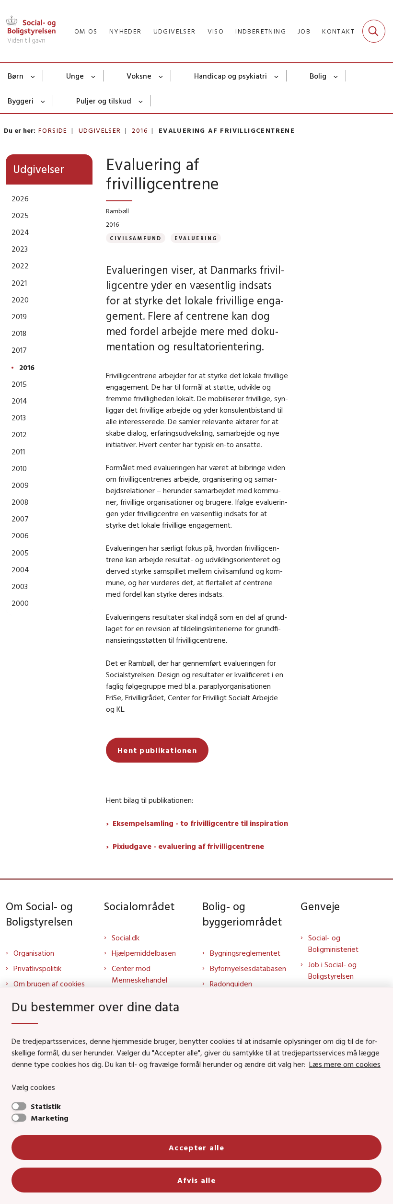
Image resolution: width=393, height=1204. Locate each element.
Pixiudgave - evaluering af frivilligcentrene (189, 846)
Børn (15, 76)
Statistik (46, 1106)
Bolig (318, 76)
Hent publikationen (157, 750)
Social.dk (125, 937)
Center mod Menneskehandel (139, 973)
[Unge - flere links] (94, 75)
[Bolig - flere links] (336, 75)
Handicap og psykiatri (230, 76)
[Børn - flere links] (33, 75)
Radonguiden (231, 983)
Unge (75, 76)
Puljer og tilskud (103, 100)
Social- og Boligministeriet (333, 943)
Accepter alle (196, 1147)
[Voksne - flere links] (161, 75)
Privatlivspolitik (37, 968)
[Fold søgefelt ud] (373, 31)
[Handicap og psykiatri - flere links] (277, 75)
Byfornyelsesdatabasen (248, 968)
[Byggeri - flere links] (43, 100)
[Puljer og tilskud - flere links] (141, 100)
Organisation (33, 953)
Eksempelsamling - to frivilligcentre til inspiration (200, 823)
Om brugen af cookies (49, 983)
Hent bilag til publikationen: (149, 800)
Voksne (139, 76)
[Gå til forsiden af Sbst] (28, 31)
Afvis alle (196, 1180)
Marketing (50, 1118)
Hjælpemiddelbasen (144, 953)
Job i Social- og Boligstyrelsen (332, 970)
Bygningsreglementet (245, 953)
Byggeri (21, 100)
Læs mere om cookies (345, 1064)
